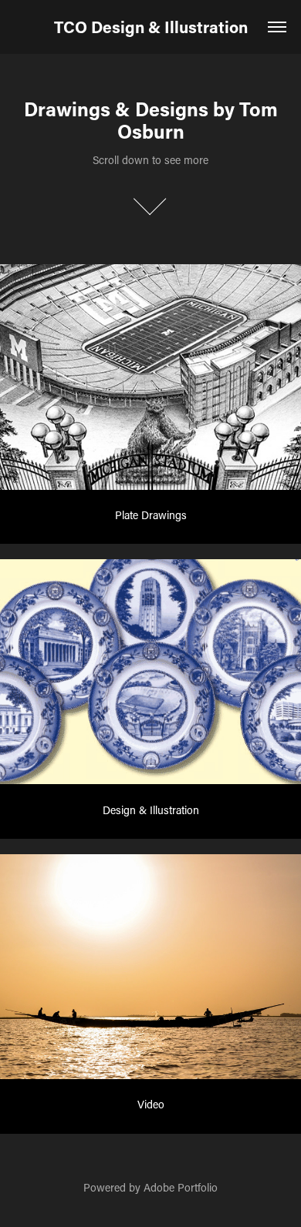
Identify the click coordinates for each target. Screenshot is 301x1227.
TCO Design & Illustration (151, 27)
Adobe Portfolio (181, 1187)
